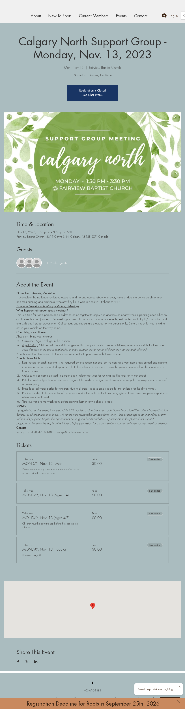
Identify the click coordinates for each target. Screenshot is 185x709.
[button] (178, 701)
